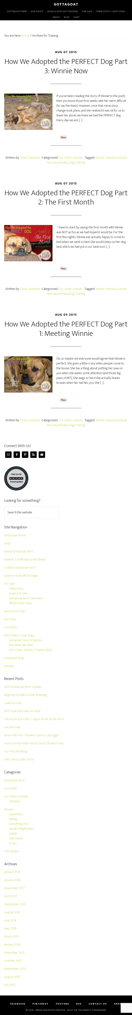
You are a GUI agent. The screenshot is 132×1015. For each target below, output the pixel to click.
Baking (13, 819)
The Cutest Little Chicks (19, 759)
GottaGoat (66, 4)
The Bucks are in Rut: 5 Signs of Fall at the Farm (34, 719)
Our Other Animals (71, 157)
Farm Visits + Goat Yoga (19, 635)
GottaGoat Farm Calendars (26, 598)
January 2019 (12, 872)
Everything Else (19, 824)
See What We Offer (21, 645)
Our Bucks (10, 627)
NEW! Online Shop (20, 603)
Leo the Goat (12, 727)
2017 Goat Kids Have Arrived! (22, 711)
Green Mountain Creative (50, 1010)
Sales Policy (16, 588)
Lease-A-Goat (12, 703)
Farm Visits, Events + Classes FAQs (30, 650)
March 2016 (11, 936)
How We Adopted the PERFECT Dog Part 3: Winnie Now (66, 66)
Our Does (10, 619)
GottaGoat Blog (14, 658)
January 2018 (12, 880)
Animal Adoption (106, 157)
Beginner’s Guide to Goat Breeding (25, 695)
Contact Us (98, 1004)
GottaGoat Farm (14, 780)
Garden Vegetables (21, 828)
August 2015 (12, 977)
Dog (71, 162)
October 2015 (13, 961)
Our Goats (10, 788)
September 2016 (15, 904)
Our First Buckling (15, 751)
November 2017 (14, 888)
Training (80, 162)
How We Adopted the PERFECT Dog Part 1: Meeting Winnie (66, 329)
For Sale (9, 584)
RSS (79, 1004)
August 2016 (12, 912)
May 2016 (10, 928)
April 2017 (10, 896)
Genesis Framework (94, 1010)
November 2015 (14, 952)
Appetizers (16, 814)
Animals (62, 162)
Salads (13, 833)
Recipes (9, 666)
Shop (7, 543)
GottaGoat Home (15, 535)
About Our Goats (15, 611)
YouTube (62, 1004)
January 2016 (12, 944)
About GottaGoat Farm (18, 551)
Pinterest (41, 1004)
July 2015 (9, 985)
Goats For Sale (18, 593)
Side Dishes (16, 838)
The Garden (11, 851)
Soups (13, 843)
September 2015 (15, 969)
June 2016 (10, 920)
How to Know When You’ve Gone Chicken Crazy (34, 743)
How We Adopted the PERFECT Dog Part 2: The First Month (66, 198)
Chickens (14, 801)
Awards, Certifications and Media (25, 559)
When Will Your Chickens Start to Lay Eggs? (31, 735)
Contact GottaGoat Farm (19, 567)
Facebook (17, 1004)
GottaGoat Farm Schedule (25, 640)
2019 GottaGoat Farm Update (22, 687)
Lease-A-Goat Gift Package (21, 575)
